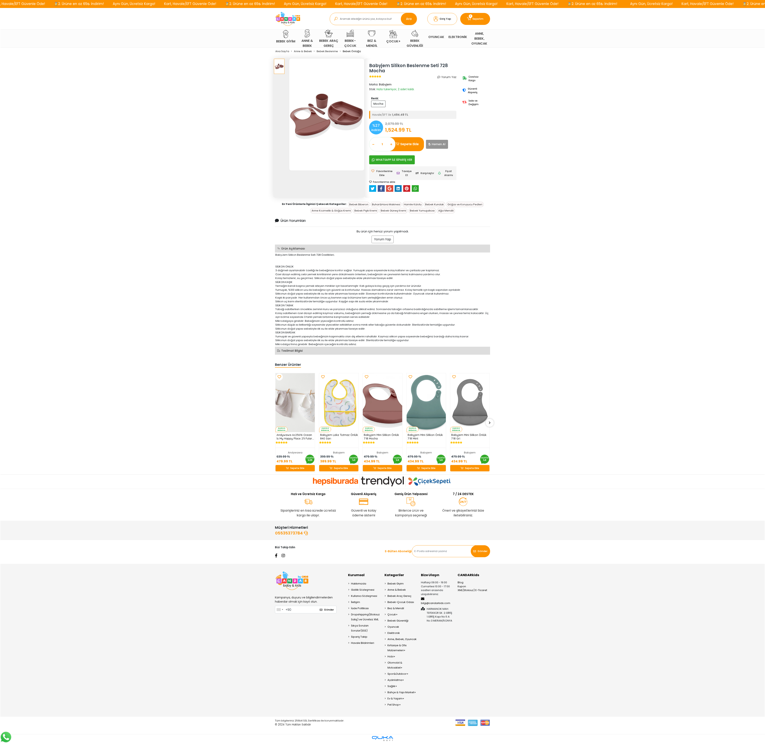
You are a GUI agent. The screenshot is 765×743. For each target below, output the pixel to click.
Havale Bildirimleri (362, 643)
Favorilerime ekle (383, 182)
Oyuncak (393, 627)
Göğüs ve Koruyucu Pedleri (464, 204)
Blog (460, 582)
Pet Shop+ (394, 705)
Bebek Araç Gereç (399, 596)
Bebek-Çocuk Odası (400, 602)
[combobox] (279, 609)
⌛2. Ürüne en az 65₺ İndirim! (79, 3)
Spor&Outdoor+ (397, 674)
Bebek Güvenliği (397, 621)
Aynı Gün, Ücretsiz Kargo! (134, 3)
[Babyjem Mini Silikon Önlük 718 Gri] (469, 402)
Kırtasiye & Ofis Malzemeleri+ (397, 647)
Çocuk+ (392, 614)
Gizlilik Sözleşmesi (362, 590)
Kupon (462, 586)
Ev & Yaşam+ (395, 698)
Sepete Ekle (409, 144)
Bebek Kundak (434, 204)
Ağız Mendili (446, 210)
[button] (442, 19)
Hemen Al (438, 144)
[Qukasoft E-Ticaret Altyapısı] (382, 738)
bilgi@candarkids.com (435, 603)
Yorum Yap (382, 239)
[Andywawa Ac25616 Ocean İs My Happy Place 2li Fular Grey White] (295, 402)
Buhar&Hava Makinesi (386, 204)
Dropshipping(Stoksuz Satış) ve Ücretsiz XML (365, 617)
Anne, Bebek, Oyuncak (402, 639)
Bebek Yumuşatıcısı (422, 210)
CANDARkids (468, 575)
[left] (275, 422)
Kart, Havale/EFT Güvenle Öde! (190, 3)
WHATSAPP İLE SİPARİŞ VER (394, 160)
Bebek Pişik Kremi (365, 210)
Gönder (482, 551)
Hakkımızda (358, 583)
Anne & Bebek (396, 590)
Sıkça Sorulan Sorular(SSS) (360, 628)
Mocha (378, 104)
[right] (489, 422)
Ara (409, 19)
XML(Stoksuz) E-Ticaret (472, 590)
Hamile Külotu (413, 204)
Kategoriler (394, 575)
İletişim (355, 602)
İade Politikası (360, 608)
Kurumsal (356, 575)
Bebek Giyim (395, 583)
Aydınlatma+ (395, 680)
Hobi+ (391, 656)
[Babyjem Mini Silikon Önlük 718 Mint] (426, 402)
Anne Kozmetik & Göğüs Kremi (331, 210)
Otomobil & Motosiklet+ (394, 665)
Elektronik (393, 633)
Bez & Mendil (395, 608)
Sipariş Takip (359, 637)
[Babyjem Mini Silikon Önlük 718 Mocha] (382, 402)
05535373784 (289, 533)
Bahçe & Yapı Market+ (401, 692)
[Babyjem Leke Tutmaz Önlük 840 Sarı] (338, 402)
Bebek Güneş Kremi (393, 210)
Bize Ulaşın (430, 575)
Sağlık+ (392, 686)
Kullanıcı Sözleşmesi (364, 596)
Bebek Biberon (358, 204)
